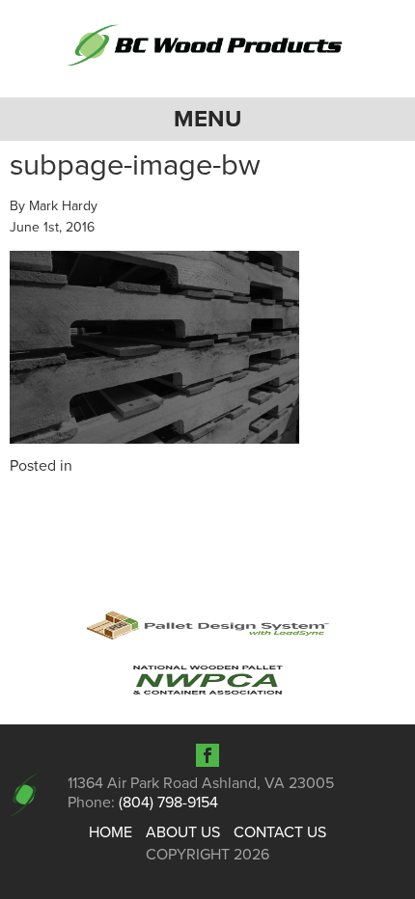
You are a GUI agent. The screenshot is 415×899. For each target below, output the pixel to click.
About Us (183, 832)
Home (110, 832)
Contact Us (280, 832)
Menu (207, 119)
